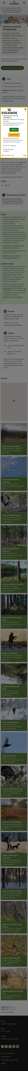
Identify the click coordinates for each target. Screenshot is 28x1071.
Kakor (25, 155)
